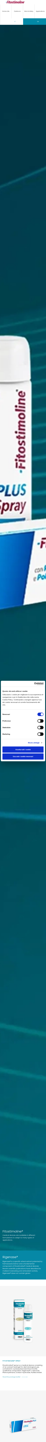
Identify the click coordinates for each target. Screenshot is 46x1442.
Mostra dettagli (33, 743)
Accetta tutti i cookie (23, 749)
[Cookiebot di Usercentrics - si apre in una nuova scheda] (34, 683)
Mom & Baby (28, 11)
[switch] (40, 721)
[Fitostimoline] (15, 2)
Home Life (5, 11)
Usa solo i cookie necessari (23, 756)
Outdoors (17, 11)
